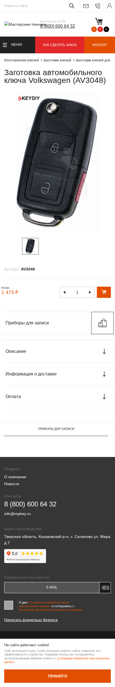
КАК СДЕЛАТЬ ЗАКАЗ (59, 45)
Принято (57, 676)
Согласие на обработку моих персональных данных (44, 604)
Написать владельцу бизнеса (31, 620)
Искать (71, 6)
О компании (15, 477)
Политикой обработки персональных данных (50, 609)
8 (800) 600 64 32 (57, 26)
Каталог (99, 45)
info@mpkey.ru (86, 6)
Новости (11, 484)
